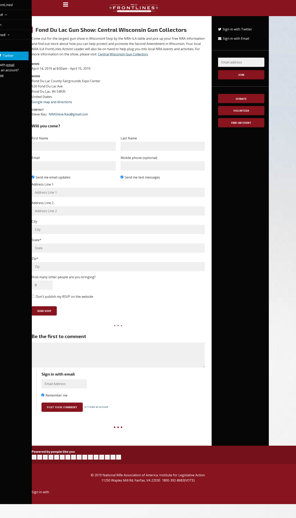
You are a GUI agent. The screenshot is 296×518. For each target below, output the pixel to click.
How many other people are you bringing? (64, 277)
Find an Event (241, 123)
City (34, 221)
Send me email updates (53, 177)
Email (36, 158)
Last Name (129, 138)
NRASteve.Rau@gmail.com (68, 114)
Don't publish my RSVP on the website (64, 296)
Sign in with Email (235, 38)
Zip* (35, 258)
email (6, 65)
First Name (40, 138)
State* (36, 240)
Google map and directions (52, 102)
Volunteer (241, 110)
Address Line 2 (43, 203)
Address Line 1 (43, 184)
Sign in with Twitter (237, 29)
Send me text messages (142, 177)
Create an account (97, 407)
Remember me (56, 395)
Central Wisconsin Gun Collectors (123, 54)
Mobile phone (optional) (139, 158)
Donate (241, 99)
